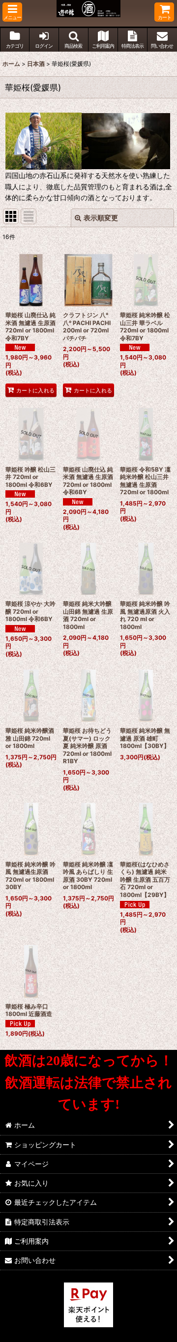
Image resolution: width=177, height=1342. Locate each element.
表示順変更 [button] (101, 217)
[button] (12, 12)
